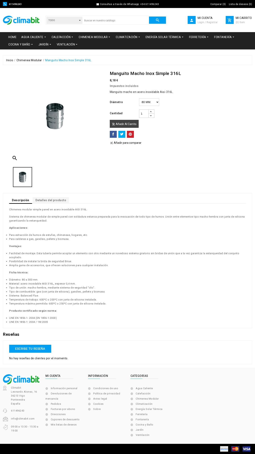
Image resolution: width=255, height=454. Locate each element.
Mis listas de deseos (64, 424)
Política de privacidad (106, 393)
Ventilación (143, 434)
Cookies (98, 403)
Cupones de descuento (65, 419)
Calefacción (143, 393)
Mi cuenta (53, 375)
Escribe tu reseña (30, 349)
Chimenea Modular (147, 398)
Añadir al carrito (124, 124)
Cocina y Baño (144, 424)
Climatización (144, 403)
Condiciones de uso (105, 388)
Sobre (97, 409)
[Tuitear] (121, 134)
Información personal (64, 388)
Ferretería (141, 414)
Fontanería (142, 419)
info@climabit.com (23, 418)
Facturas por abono (63, 409)
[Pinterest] (130, 134)
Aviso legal (100, 398)
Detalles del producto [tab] (50, 200)
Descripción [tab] (20, 200)
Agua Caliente (144, 388)
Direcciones (58, 414)
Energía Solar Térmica (149, 409)
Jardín (139, 429)
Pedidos (56, 403)
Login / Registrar (208, 22)
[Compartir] (113, 134)
